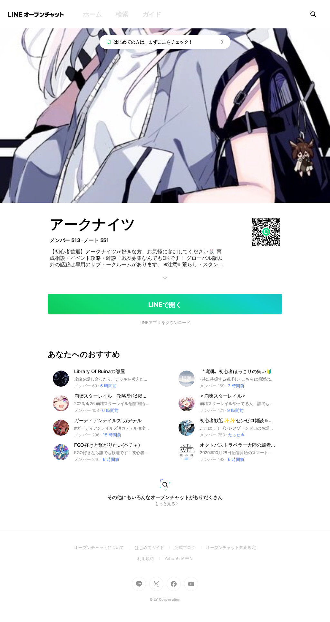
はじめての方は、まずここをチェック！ (153, 42)
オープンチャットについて (104, 547)
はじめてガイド (154, 547)
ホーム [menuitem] (92, 14)
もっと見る (165, 503)
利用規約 (151, 558)
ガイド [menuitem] (151, 14)
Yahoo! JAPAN (178, 558)
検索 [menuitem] (122, 14)
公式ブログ (190, 547)
